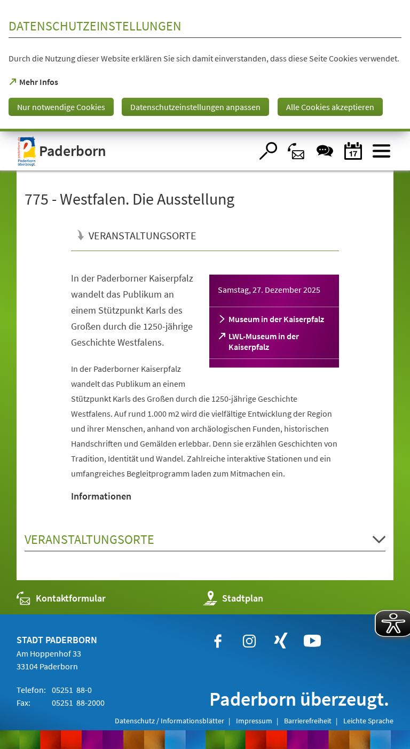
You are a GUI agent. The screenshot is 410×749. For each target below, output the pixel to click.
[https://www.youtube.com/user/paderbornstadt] (312, 641)
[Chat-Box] (325, 151)
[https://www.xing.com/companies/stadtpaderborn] (280, 641)
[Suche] (268, 151)
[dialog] (205, 65)
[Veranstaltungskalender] (353, 151)
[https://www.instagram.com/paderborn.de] (249, 641)
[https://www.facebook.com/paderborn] (217, 641)
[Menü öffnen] (381, 151)
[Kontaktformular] (297, 151)
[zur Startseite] (135, 150)
